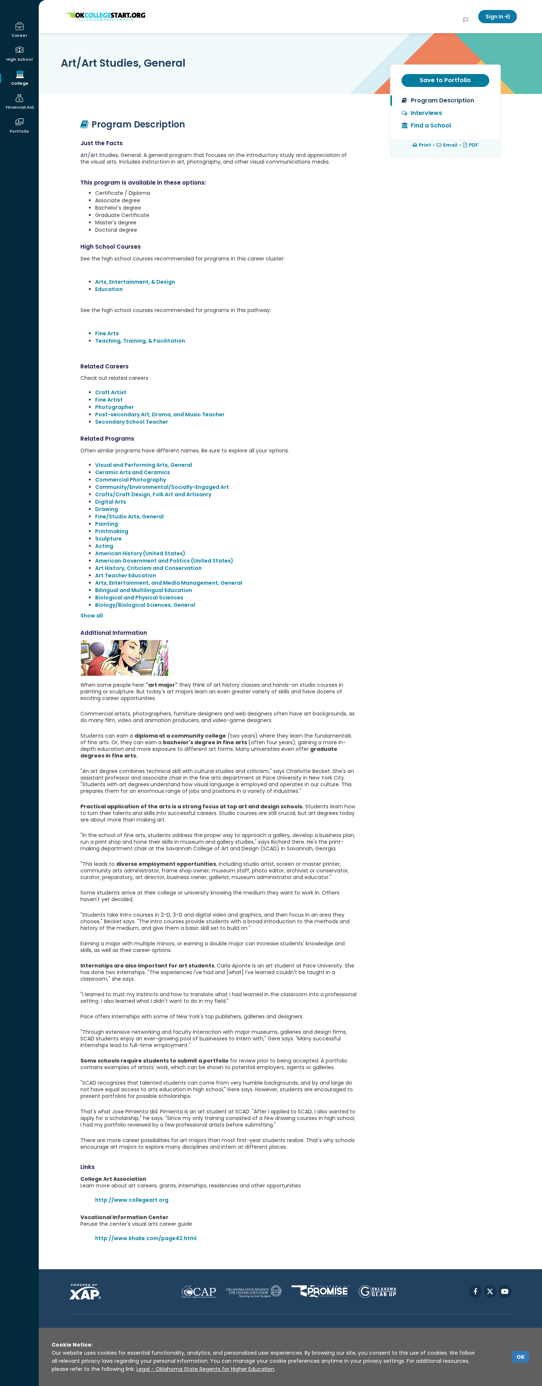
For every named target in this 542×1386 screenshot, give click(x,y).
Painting (106, 524)
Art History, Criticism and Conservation (148, 568)
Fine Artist (109, 399)
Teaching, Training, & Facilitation (140, 340)
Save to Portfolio (445, 80)
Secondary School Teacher (131, 422)
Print (425, 144)
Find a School (431, 125)
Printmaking (111, 531)
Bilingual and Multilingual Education (143, 590)
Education (109, 289)
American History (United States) (140, 553)
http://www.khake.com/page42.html (146, 1238)
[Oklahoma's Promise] (320, 1291)
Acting (104, 546)
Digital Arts (110, 501)
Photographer (114, 407)
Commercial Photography (130, 479)
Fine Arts (107, 333)
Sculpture (108, 538)
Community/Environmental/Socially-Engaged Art (162, 487)
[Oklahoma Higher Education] (254, 1291)
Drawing (106, 509)
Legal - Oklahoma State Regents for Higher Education (205, 1369)
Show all (91, 615)
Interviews (426, 113)
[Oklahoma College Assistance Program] (198, 1291)
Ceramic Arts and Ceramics (132, 472)
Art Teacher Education (125, 575)
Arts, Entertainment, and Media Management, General (168, 583)
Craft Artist (110, 392)
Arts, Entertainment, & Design (135, 282)
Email (450, 144)
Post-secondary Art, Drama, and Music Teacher (160, 414)
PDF (473, 144)
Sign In (495, 16)
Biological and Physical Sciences (139, 597)
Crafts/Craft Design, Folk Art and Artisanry (153, 494)
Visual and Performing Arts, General (143, 465)
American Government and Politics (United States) (164, 560)
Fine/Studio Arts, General (129, 516)
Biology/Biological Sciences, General (145, 605)
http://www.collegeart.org (131, 1200)
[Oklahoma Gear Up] (377, 1291)
